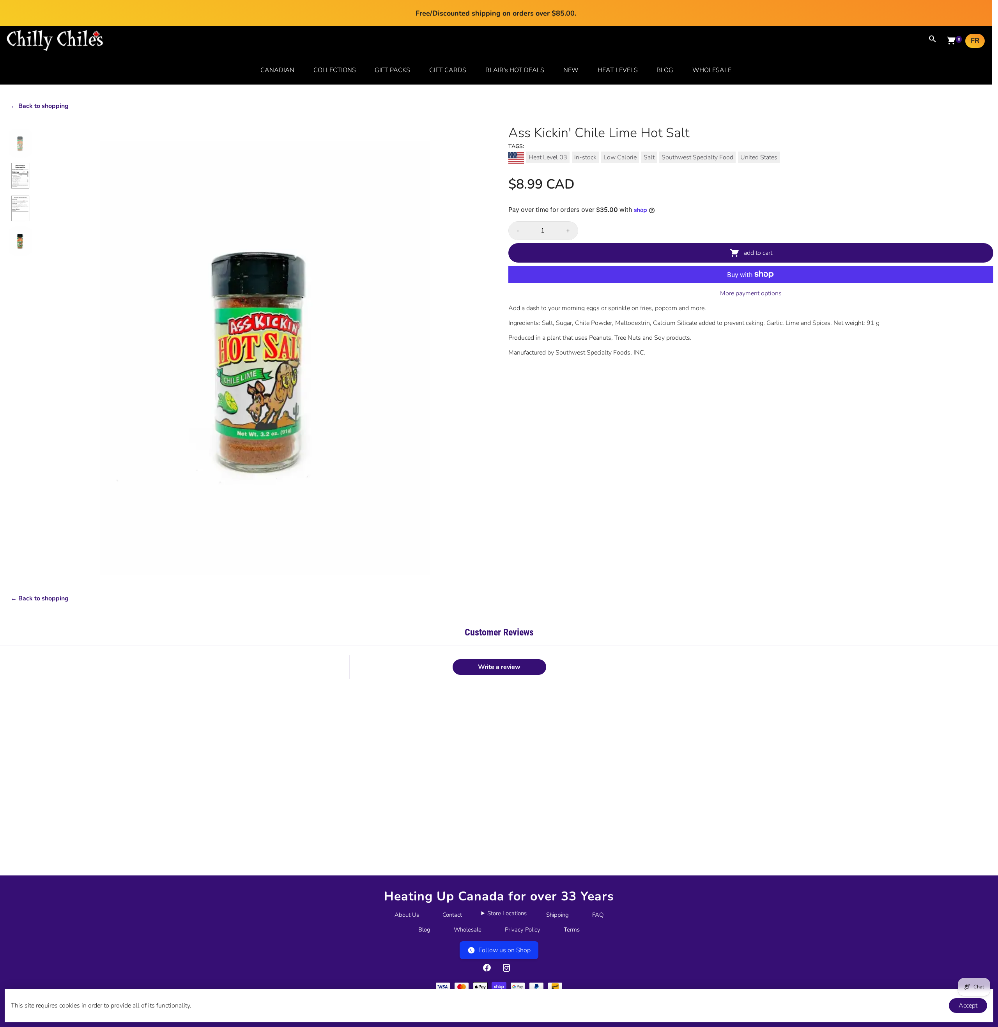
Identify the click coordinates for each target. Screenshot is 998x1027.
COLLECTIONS (334, 70)
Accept (968, 1005)
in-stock (585, 157)
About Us (407, 915)
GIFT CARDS (447, 70)
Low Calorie (620, 157)
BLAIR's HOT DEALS (514, 70)
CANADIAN (277, 70)
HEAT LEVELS (618, 70)
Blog (424, 929)
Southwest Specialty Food (697, 157)
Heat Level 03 (548, 157)
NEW (571, 70)
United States (758, 157)
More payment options (751, 293)
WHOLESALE (711, 70)
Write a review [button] (499, 667)
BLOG (664, 70)
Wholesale (467, 929)
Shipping (557, 915)
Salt (649, 157)
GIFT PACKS (392, 70)
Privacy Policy (522, 929)
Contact (452, 915)
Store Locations (507, 913)
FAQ (597, 915)
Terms (572, 929)
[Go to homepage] (55, 49)
